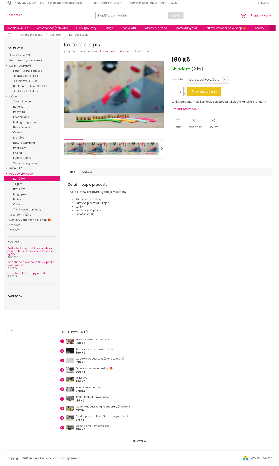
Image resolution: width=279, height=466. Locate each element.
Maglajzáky (20, 194)
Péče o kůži (16, 168)
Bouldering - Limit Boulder (30, 86)
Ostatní (18, 204)
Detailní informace (184, 109)
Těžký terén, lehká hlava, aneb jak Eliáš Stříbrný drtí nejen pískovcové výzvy (30, 251)
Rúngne (18, 107)
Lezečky (14, 225)
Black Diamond (23, 127)
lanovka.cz (139, 441)
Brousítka (19, 189)
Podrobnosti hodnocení (115, 51)
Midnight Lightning (25, 122)
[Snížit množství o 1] (185, 94)
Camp (17, 132)
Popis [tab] (71, 172)
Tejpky (17, 184)
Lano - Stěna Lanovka (27, 71)
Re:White (19, 112)
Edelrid (17, 153)
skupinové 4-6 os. (26, 81)
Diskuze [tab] (87, 172)
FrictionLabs (21, 117)
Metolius (18, 137)
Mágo (13, 96)
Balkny (17, 199)
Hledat (175, 15)
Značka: (143, 51)
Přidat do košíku (206, 92)
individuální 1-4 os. (26, 76)
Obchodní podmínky (107, 3)
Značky (14, 230)
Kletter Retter (22, 158)
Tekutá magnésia (25, 163)
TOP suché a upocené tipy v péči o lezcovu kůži (30, 264)
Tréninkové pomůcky (27, 209)
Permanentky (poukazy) (25, 60)
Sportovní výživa (20, 215)
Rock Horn (19, 148)
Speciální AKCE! (19, 55)
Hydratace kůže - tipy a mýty (27, 273)
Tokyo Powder (22, 101)
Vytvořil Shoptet (261, 458)
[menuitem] (18, 28)
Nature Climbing (24, 143)
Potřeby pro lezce (21, 174)
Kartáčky (19, 179)
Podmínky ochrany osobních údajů (153, 3)
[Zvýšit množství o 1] (185, 89)
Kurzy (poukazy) (20, 66)
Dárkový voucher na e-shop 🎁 (30, 220)
